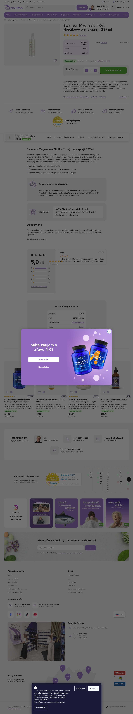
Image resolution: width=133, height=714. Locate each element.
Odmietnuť (80, 688)
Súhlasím (93, 688)
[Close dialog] (109, 331)
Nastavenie (40, 707)
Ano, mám (43, 359)
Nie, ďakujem (43, 367)
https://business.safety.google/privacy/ (49, 702)
